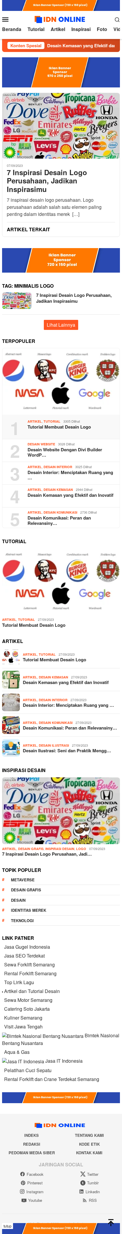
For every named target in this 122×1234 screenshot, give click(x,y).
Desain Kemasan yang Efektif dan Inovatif (70, 495)
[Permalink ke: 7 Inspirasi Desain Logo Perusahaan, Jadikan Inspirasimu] (61, 810)
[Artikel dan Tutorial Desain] (2, 991)
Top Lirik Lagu (19, 982)
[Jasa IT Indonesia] (23, 1060)
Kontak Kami (89, 1152)
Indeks (31, 1135)
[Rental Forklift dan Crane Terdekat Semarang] (2, 1079)
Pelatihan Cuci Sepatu (28, 1070)
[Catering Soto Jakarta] (2, 1008)
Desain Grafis (31, 848)
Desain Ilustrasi (54, 745)
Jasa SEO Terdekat (24, 955)
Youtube (35, 1200)
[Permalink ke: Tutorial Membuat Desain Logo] (61, 381)
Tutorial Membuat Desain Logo (59, 426)
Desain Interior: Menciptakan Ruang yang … (70, 475)
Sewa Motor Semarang (28, 1000)
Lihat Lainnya (61, 324)
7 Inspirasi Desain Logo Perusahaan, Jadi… (47, 854)
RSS (93, 1200)
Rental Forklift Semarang (30, 973)
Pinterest (35, 1183)
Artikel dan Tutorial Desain (32, 991)
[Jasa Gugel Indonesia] (2, 946)
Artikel (35, 421)
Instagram (35, 1191)
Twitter (92, 1174)
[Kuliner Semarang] (2, 1017)
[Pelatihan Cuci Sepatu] (2, 1070)
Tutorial (52, 421)
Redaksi (31, 1144)
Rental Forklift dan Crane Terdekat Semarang (51, 1079)
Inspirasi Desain (59, 848)
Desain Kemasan (58, 489)
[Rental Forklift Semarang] (2, 973)
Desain (18, 900)
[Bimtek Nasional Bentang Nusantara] (43, 1035)
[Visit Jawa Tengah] (2, 1026)
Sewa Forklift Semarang (29, 964)
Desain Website (41, 444)
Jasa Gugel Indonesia (27, 946)
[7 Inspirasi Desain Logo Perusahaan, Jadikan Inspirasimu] (61, 126)
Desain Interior (58, 467)
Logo (81, 848)
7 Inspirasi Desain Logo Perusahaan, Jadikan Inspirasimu (47, 180)
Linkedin (93, 1191)
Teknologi (22, 920)
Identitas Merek (28, 910)
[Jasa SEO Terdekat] (2, 955)
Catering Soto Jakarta (27, 1008)
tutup (8, 1225)
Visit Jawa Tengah (23, 1026)
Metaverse (23, 880)
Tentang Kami (89, 1135)
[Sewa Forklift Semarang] (2, 964)
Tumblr (93, 1183)
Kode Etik (89, 1144)
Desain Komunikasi (60, 512)
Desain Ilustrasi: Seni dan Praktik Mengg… (67, 750)
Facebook (35, 1174)
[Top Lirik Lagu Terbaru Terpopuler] (2, 982)
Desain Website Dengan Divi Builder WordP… (65, 452)
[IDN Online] (61, 18)
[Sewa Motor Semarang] (2, 1000)
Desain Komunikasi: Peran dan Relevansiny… (59, 520)
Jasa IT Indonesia (64, 1060)
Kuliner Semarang (23, 1017)
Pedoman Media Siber (32, 1152)
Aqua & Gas (17, 1052)
